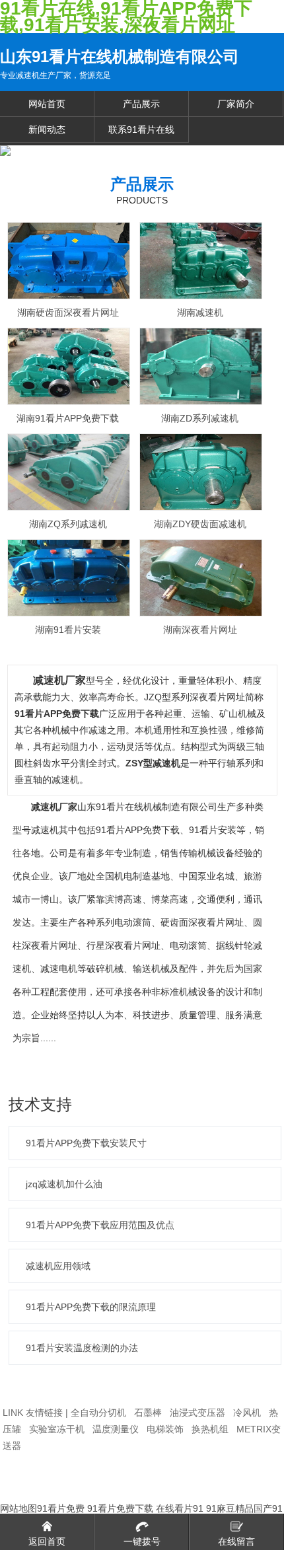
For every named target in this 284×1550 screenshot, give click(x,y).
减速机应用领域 (58, 1266)
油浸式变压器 (197, 1412)
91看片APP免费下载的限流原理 (91, 1307)
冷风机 (247, 1412)
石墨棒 (148, 1412)
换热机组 (210, 1429)
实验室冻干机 (57, 1429)
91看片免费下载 (120, 1508)
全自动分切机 (98, 1412)
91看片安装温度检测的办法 (82, 1348)
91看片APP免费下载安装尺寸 (86, 1143)
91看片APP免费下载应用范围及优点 (100, 1225)
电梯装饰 (165, 1429)
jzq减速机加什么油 (64, 1184)
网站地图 (18, 1508)
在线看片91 (179, 1508)
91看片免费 (61, 1508)
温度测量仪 (115, 1429)
